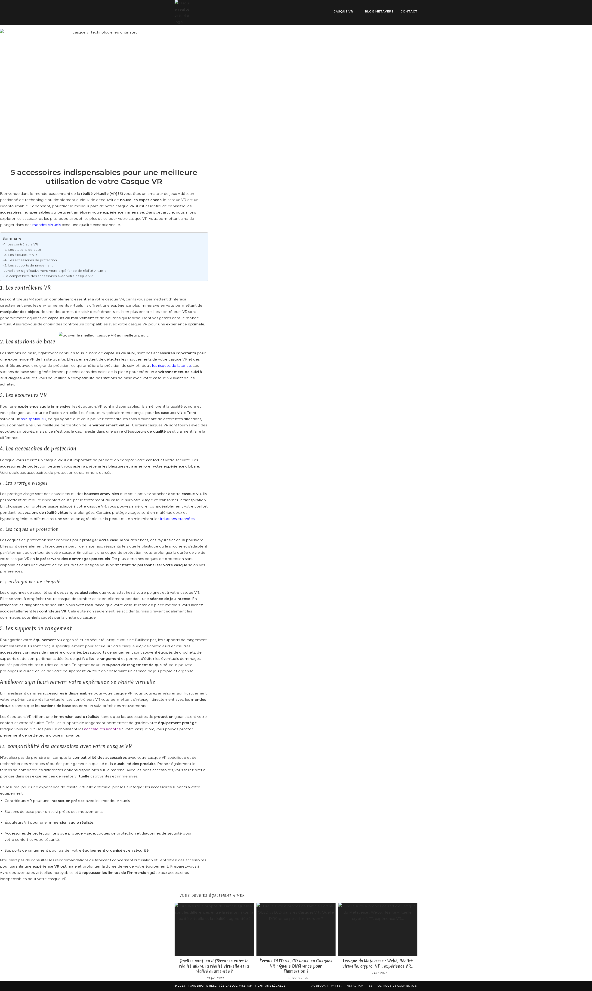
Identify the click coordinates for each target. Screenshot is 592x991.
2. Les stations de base (22, 249)
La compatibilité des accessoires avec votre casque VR (48, 276)
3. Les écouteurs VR (20, 255)
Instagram (355, 985)
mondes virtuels (46, 225)
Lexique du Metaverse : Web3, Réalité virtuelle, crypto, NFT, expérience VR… (377, 963)
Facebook (318, 985)
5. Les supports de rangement (28, 265)
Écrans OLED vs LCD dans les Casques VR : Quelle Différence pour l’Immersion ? (295, 966)
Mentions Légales (270, 985)
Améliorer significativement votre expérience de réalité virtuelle (55, 270)
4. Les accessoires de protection (30, 260)
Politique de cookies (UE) (396, 985)
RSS (370, 985)
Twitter (335, 985)
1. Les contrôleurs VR (21, 244)
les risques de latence (171, 365)
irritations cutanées (177, 519)
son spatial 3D (33, 419)
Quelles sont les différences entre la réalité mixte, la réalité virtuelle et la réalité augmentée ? (214, 966)
